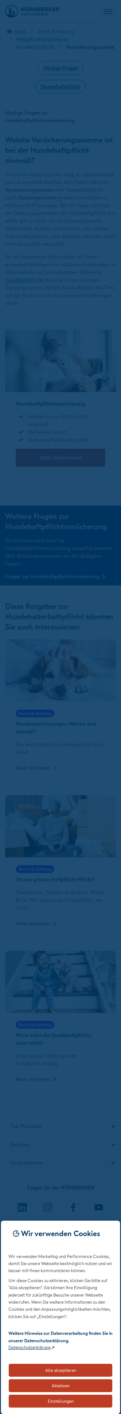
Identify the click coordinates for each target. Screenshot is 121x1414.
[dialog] (60, 1317)
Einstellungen (61, 1401)
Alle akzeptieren (60, 1370)
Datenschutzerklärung (29, 1347)
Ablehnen (61, 1385)
